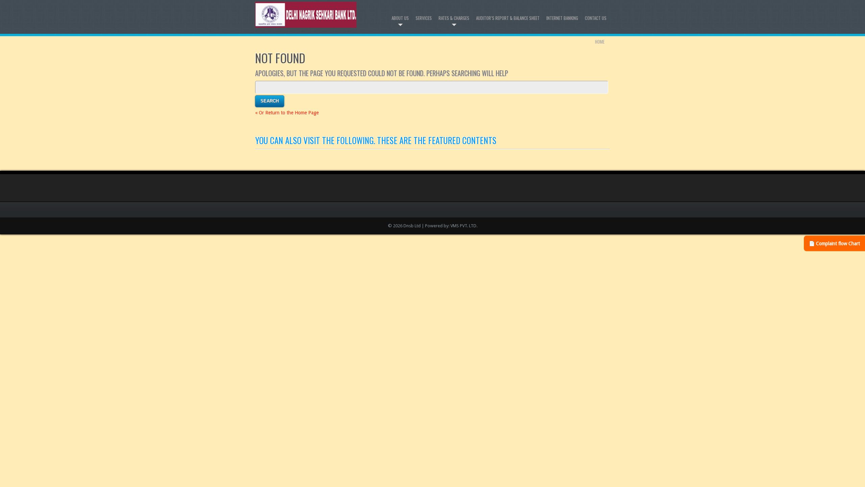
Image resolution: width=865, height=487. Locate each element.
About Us (400, 18)
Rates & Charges (454, 18)
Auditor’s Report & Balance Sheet (508, 18)
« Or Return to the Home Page (287, 112)
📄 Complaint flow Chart (834, 243)
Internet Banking (562, 18)
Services (424, 18)
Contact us (596, 18)
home (599, 41)
